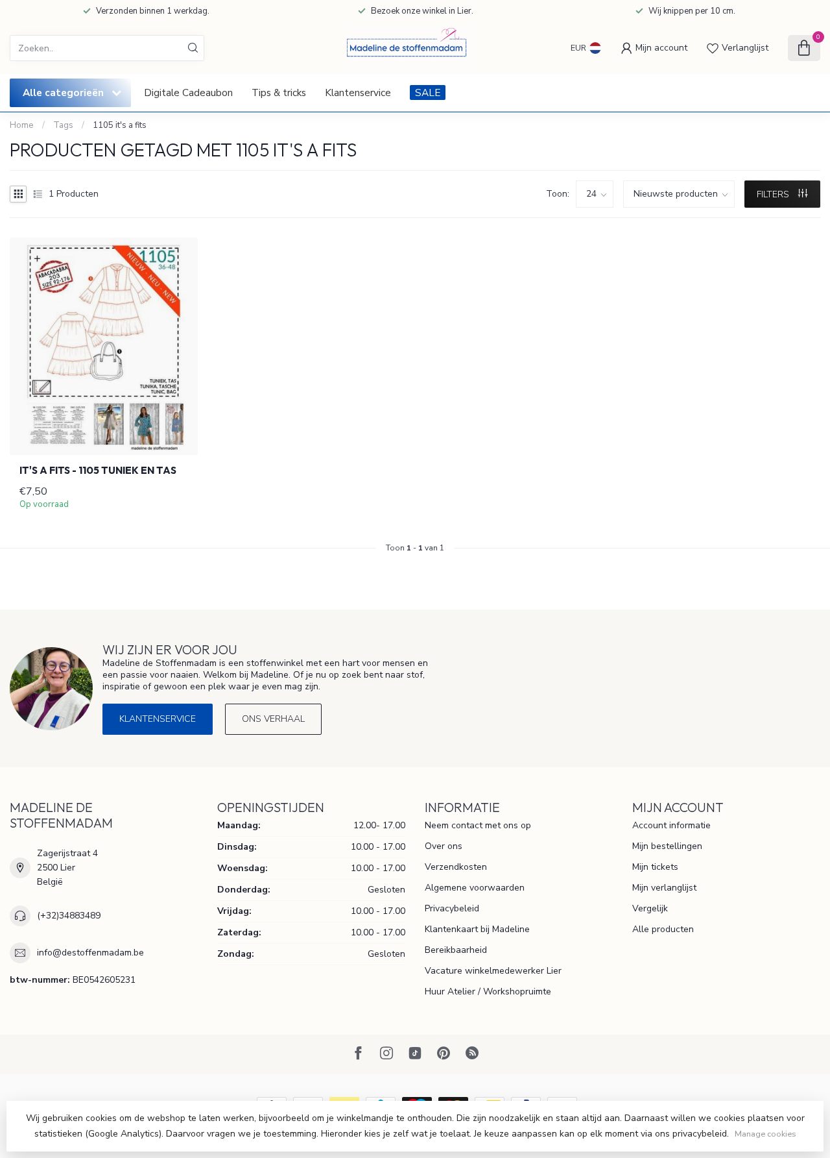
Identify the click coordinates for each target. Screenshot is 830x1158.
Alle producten (663, 929)
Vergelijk (650, 908)
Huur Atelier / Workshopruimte (488, 991)
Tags (63, 125)
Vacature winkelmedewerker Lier (493, 971)
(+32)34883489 (69, 915)
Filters (774, 194)
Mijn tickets (655, 867)
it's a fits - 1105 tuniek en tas (97, 470)
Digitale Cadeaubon (188, 92)
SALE (427, 92)
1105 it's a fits (120, 125)
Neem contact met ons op (478, 825)
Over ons (443, 846)
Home (22, 125)
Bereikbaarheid (456, 950)
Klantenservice (358, 92)
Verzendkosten (456, 867)
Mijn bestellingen (667, 846)
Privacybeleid (452, 908)
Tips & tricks (279, 92)
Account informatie (671, 825)
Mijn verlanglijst (664, 887)
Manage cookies (765, 1133)
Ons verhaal (273, 719)
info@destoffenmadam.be (90, 952)
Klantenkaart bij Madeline (477, 929)
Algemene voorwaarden (475, 887)
